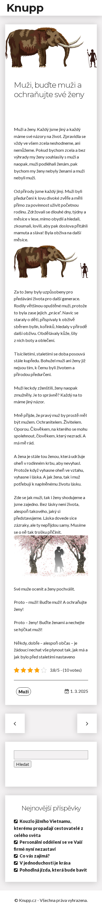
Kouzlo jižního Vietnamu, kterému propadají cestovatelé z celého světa (48, 828)
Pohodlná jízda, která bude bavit (53, 869)
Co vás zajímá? (35, 855)
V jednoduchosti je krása (45, 862)
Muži (23, 691)
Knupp (25, 7)
